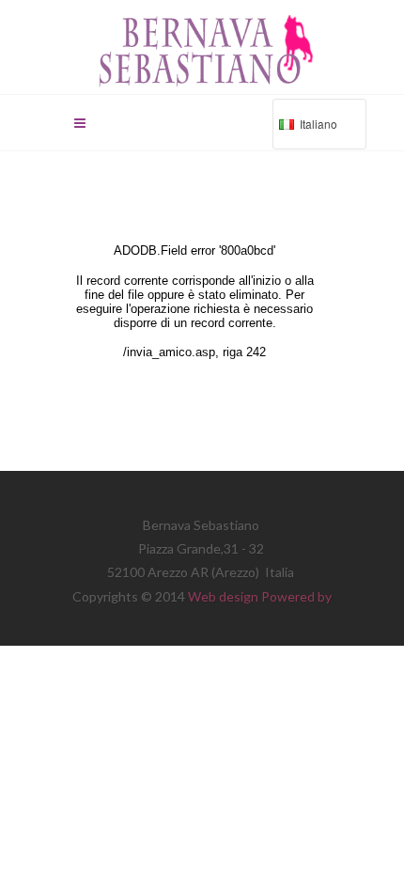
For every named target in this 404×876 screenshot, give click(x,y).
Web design (224, 596)
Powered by (296, 596)
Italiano (304, 126)
